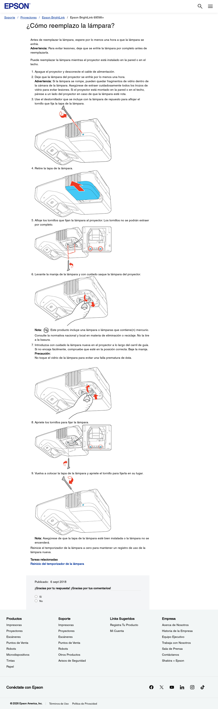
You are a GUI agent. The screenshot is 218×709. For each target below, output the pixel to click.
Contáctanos (170, 654)
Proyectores (28, 17)
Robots (11, 648)
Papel (10, 666)
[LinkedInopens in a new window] (182, 687)
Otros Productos (69, 654)
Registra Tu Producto (124, 625)
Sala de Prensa (172, 648)
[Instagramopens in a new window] (192, 687)
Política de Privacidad (84, 703)
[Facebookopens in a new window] (151, 687)
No (41, 601)
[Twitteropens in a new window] (161, 687)
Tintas (10, 660)
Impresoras (14, 625)
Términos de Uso (59, 703)
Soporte (9, 17)
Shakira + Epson (173, 660)
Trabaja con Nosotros (176, 642)
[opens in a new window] (202, 687)
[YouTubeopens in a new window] (172, 687)
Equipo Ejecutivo (173, 636)
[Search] (200, 6)
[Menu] (210, 6)
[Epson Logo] (17, 6)
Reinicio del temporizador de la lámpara (57, 563)
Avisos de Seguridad (72, 660)
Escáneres (13, 636)
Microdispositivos (17, 654)
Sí (40, 596)
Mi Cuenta (117, 631)
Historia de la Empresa (177, 631)
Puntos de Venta (17, 642)
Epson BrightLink (53, 17)
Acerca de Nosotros (175, 625)
